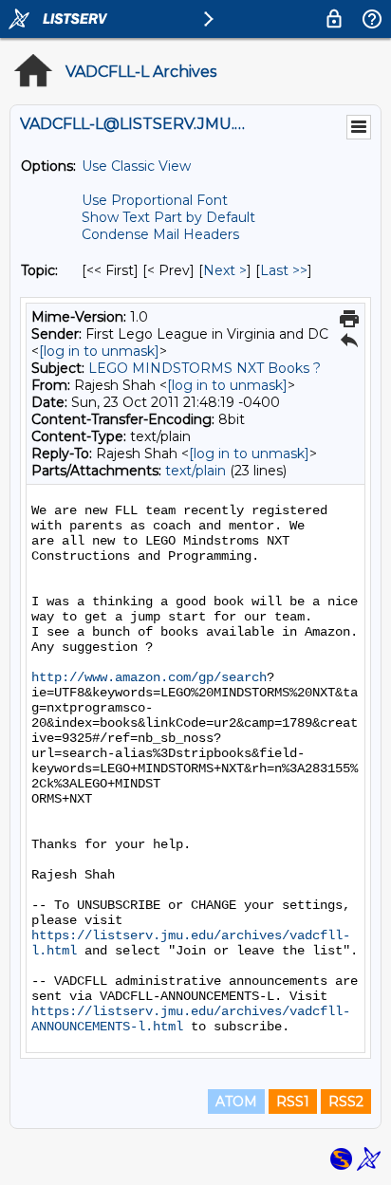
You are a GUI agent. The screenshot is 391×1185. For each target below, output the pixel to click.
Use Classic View (136, 166)
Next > (225, 270)
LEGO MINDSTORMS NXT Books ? (204, 368)
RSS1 (292, 1101)
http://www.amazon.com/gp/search (149, 677)
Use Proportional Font (155, 200)
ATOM (236, 1101)
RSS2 (345, 1101)
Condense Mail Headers (160, 234)
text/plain (195, 470)
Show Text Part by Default (168, 217)
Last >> (283, 270)
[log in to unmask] (99, 351)
